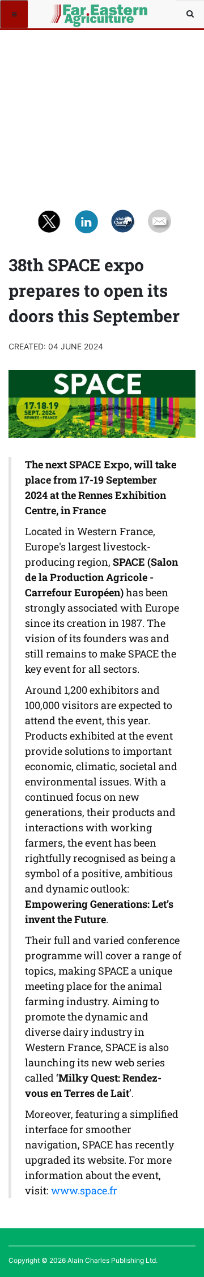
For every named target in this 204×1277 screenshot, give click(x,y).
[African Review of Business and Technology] (69, 14)
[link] (84, 1190)
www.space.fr (84, 1190)
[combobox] (190, 14)
